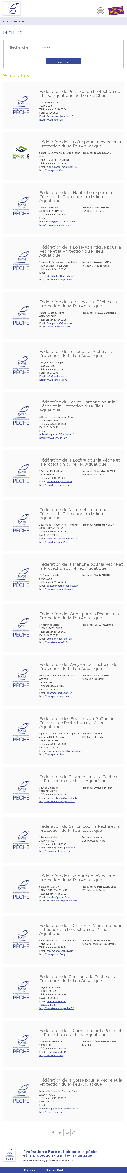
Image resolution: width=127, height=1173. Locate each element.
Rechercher (20, 47)
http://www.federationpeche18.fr (56, 1008)
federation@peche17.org (60, 950)
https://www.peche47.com (53, 437)
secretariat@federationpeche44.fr (57, 276)
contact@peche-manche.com (62, 585)
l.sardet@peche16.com (59, 897)
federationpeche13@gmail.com (64, 750)
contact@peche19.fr (58, 1052)
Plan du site (31, 1170)
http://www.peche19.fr (51, 1055)
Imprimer (73, 1132)
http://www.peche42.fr (51, 170)
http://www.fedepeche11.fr (53, 642)
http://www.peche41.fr (51, 119)
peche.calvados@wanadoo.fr (62, 798)
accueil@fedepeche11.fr (59, 638)
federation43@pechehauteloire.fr (57, 221)
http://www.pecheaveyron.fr (54, 696)
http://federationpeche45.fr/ (54, 326)
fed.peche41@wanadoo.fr (60, 116)
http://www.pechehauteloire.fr (55, 224)
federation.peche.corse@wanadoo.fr (58, 1108)
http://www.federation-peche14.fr (57, 801)
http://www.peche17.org (52, 954)
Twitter (60, 1132)
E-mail (67, 1132)
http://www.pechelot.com (53, 379)
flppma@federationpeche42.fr (63, 166)
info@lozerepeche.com (59, 481)
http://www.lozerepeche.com (54, 484)
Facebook (53, 1132)
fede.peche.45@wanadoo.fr (61, 323)
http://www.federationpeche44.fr (56, 279)
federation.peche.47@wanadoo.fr (56, 434)
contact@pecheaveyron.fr (60, 692)
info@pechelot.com (57, 376)
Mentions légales (55, 1170)
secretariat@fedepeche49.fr (62, 538)
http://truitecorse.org (51, 1111)
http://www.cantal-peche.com (55, 851)
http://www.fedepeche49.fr (53, 541)
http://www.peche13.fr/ (51, 754)
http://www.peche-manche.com (56, 589)
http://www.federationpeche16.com (58, 900)
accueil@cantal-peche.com (61, 847)
